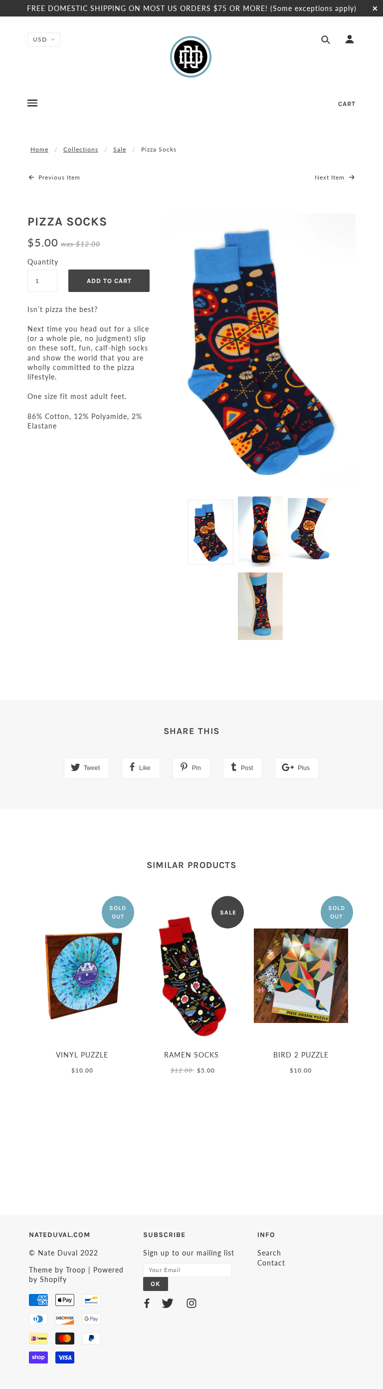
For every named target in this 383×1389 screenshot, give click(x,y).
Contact (271, 1262)
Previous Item (58, 177)
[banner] (191, 57)
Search (269, 1252)
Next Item (331, 177)
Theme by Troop (57, 1270)
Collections (80, 149)
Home (39, 149)
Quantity (42, 262)
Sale (119, 149)
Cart (347, 104)
